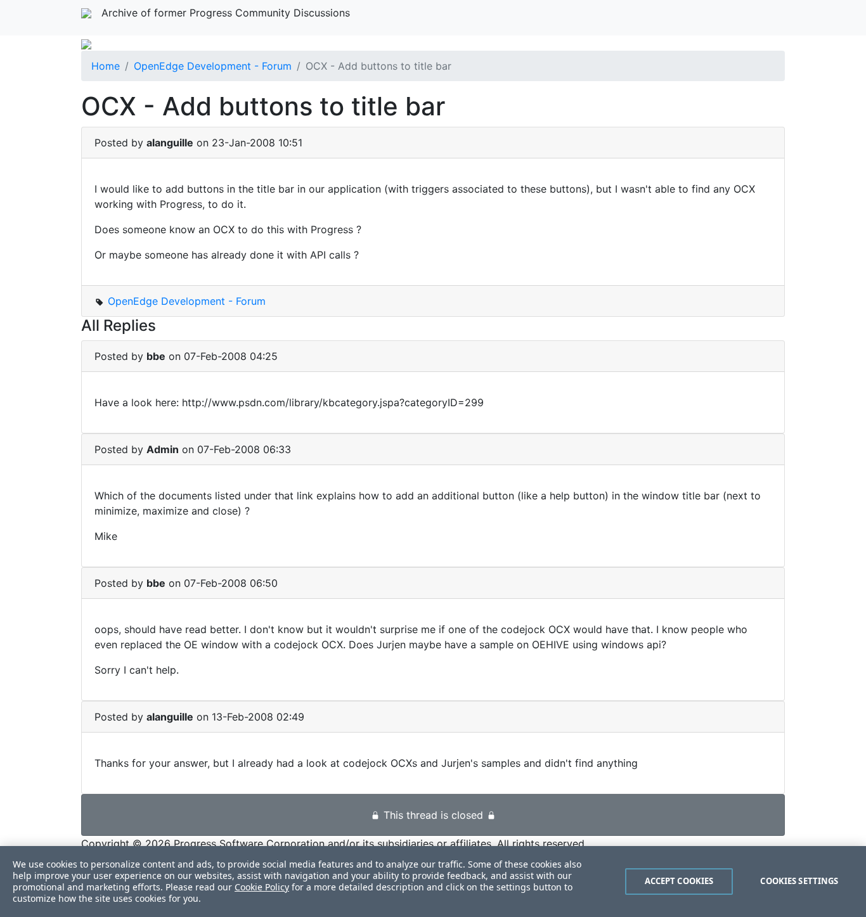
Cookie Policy (262, 887)
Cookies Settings (799, 881)
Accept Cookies (679, 881)
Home (105, 66)
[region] (433, 881)
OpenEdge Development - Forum (213, 66)
